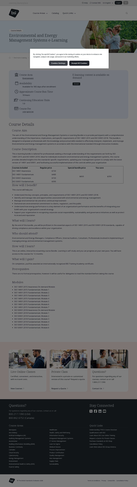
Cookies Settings (58, 63)
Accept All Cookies (79, 63)
